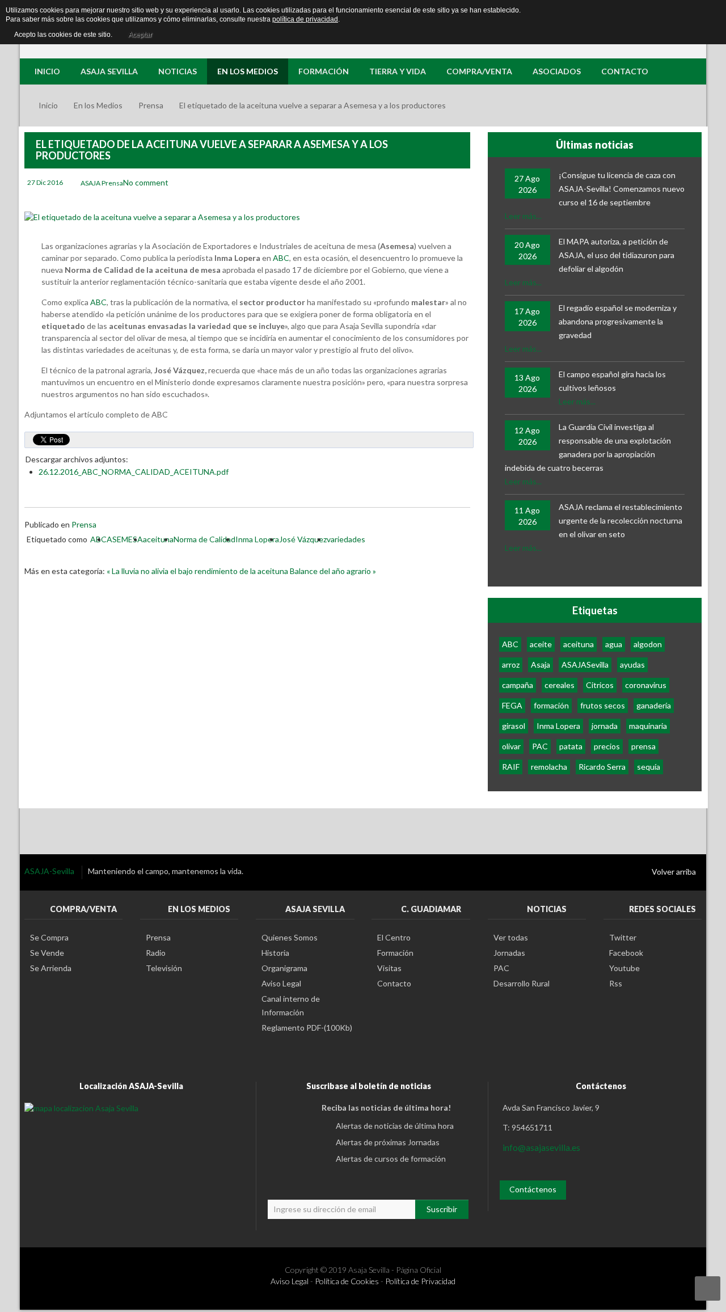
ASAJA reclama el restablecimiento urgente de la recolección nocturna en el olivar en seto (620, 520)
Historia (275, 952)
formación (551, 705)
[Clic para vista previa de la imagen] (162, 216)
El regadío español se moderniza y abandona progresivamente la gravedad (618, 321)
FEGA (512, 705)
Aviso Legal (281, 983)
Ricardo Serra (602, 766)
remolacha (549, 766)
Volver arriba (674, 871)
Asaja (540, 664)
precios (607, 746)
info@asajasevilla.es (541, 1147)
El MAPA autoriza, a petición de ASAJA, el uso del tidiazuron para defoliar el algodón (616, 255)
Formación (395, 952)
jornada (605, 726)
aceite (541, 644)
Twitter (622, 937)
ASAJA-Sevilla (50, 871)
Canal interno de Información (290, 1005)
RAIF (511, 766)
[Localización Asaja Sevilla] (81, 1107)
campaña (517, 685)
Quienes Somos (289, 937)
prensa (643, 746)
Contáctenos (532, 1189)
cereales (559, 685)
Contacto (394, 983)
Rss (615, 983)
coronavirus (645, 685)
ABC (281, 258)
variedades (346, 539)
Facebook (626, 952)
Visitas (389, 968)
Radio (156, 952)
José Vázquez (303, 539)
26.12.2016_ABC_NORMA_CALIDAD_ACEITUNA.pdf (134, 471)
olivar (511, 746)
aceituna (158, 539)
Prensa (150, 105)
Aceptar (140, 35)
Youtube (624, 968)
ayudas (632, 664)
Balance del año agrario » (333, 571)
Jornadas (509, 952)
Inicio (48, 105)
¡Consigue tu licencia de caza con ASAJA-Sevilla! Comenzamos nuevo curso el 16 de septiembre (622, 188)
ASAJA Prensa (102, 183)
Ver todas (510, 937)
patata (571, 746)
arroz (511, 664)
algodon (648, 644)
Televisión (164, 968)
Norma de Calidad (204, 539)
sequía (648, 766)
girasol (513, 726)
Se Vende (47, 952)
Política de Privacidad (420, 1281)
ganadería (653, 705)
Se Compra (49, 937)
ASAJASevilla (585, 664)
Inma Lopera (257, 539)
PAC (540, 746)
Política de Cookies (347, 1281)
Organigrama (284, 968)
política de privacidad (305, 19)
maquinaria (648, 726)
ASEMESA (125, 539)
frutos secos (602, 705)
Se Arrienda (50, 968)
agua (613, 644)
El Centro (394, 937)
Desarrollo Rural (521, 983)
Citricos (600, 685)
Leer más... (523, 216)
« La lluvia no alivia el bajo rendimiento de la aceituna (198, 571)
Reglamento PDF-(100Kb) (306, 1027)
